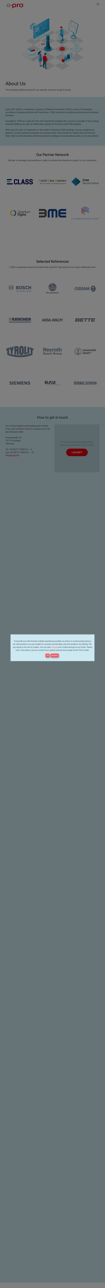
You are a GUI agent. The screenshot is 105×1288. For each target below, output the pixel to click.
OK (47, 655)
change (54, 647)
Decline (54, 655)
